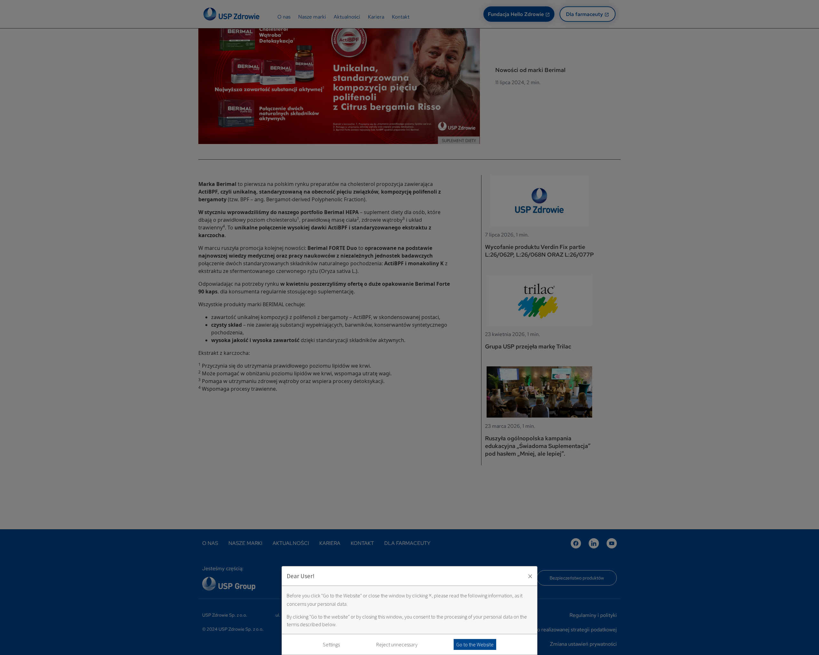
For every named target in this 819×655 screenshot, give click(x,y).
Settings (331, 644)
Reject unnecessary (396, 644)
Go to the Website (475, 644)
